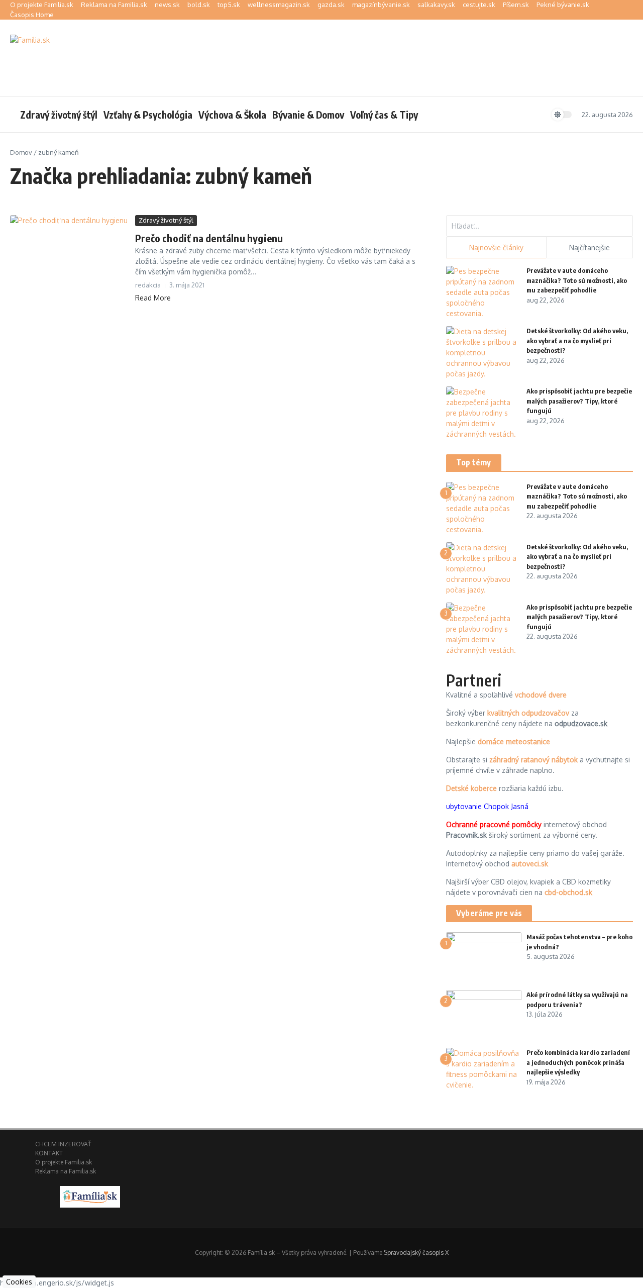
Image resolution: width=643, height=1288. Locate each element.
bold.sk (198, 5)
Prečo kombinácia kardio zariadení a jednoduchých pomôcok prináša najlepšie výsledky (578, 1062)
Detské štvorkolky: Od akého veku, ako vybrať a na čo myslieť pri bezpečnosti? (577, 340)
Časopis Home (32, 15)
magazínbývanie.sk (381, 5)
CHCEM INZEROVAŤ (63, 1144)
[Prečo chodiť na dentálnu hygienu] (69, 254)
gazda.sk (331, 5)
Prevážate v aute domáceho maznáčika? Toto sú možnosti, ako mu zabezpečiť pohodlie (576, 280)
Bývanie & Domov (308, 115)
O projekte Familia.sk (41, 5)
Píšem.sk (516, 5)
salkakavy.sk (436, 5)
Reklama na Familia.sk (114, 5)
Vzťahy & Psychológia (147, 115)
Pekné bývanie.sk (563, 5)
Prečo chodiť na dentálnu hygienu (209, 238)
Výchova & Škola (232, 115)
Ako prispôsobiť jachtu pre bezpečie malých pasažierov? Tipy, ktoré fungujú (579, 401)
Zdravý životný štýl (58, 115)
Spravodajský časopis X (416, 1252)
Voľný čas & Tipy (384, 115)
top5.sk (229, 5)
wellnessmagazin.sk (279, 5)
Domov (21, 152)
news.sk (167, 5)
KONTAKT (49, 1153)
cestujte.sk (479, 5)
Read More (153, 297)
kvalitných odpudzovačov (528, 713)
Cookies (19, 1281)
